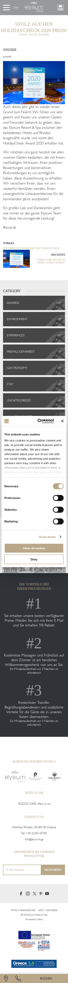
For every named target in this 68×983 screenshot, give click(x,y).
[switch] (58, 498)
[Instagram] (28, 893)
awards (7, 56)
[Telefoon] (18, 978)
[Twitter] (34, 893)
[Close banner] (62, 421)
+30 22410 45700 (36, 833)
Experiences (16, 335)
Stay (10, 384)
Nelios (40, 919)
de (15, 7)
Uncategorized (19, 400)
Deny (34, 559)
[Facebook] (21, 893)
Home (23, 34)
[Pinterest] (40, 893)
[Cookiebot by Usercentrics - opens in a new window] (40, 421)
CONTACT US (34, 817)
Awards (44, 34)
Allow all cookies (34, 548)
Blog (33, 34)
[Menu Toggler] (6, 7)
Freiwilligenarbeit (21, 351)
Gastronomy (17, 367)
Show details (47, 536)
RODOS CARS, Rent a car (34, 803)
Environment (17, 319)
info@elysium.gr (34, 839)
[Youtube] (47, 893)
